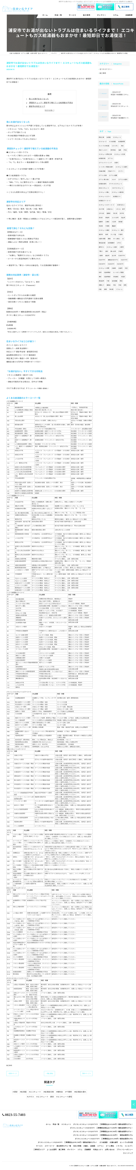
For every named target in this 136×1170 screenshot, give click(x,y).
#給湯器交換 (48, 1092)
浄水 (122, 146)
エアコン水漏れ (123, 179)
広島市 (120, 268)
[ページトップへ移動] (132, 1115)
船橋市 (101, 222)
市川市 (115, 213)
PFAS (125, 150)
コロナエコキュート (118, 188)
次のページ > (86, 1073)
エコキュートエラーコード (106, 205)
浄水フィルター (103, 150)
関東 (109, 238)
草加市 (107, 217)
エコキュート (117, 137)
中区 (126, 268)
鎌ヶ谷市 (113, 251)
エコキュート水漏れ (121, 167)
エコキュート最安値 (118, 192)
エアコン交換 (103, 175)
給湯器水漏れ (103, 184)
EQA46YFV (111, 264)
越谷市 (107, 255)
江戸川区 (101, 213)
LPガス (119, 243)
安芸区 (123, 276)
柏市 (106, 234)
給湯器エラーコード (104, 200)
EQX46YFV (120, 264)
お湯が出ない (121, 205)
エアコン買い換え (104, 179)
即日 (121, 281)
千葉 (108, 281)
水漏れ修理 (102, 238)
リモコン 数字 (120, 209)
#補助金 (59, 1092)
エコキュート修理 (104, 268)
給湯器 (109, 137)
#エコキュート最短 (64, 1097)
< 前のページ (12, 1073)
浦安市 (101, 234)
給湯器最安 (111, 243)
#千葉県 (68, 1092)
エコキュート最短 (104, 230)
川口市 (114, 222)
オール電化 (116, 238)
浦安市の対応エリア (37, 106)
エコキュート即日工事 (105, 154)
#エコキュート (35, 1092)
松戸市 (122, 213)
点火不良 (101, 209)
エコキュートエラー (104, 196)
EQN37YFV (121, 255)
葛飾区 (109, 213)
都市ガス (101, 247)
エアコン (110, 158)
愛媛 (105, 289)
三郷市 (122, 247)
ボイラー (121, 171)
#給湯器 (23, 1092)
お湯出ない (110, 209)
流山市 (123, 217)
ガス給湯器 (112, 141)
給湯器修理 (121, 141)
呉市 (100, 272)
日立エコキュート (104, 188)
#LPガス (30, 1097)
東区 (100, 276)
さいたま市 (115, 217)
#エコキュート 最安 (45, 1097)
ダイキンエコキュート (115, 184)
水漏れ (116, 162)
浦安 (106, 251)
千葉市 (120, 234)
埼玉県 (101, 226)
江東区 (107, 222)
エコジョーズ (102, 141)
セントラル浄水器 (104, 146)
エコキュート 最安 (118, 230)
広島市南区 (107, 276)
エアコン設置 (113, 175)
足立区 (101, 217)
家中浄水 (113, 150)
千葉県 (107, 226)
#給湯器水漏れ (80, 1092)
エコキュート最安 (112, 247)
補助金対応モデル (113, 260)
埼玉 (114, 285)
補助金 (109, 285)
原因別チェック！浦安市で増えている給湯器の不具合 (51, 103)
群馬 (125, 285)
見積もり (101, 285)
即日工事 (101, 137)
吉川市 (114, 255)
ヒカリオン (115, 146)
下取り (101, 251)
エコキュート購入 (104, 192)
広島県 (114, 268)
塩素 (119, 150)
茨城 (119, 285)
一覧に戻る (49, 1073)
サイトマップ (128, 1153)
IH (123, 238)
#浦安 (15, 1092)
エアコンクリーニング (105, 162)
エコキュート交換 (119, 154)
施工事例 (9, 1065)
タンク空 (113, 234)
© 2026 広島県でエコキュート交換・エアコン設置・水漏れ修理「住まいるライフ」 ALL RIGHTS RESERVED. (101, 1165)
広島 (100, 289)
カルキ (114, 179)
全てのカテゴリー (106, 69)
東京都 (120, 222)
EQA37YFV (102, 260)
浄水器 (111, 289)
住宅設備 (114, 281)
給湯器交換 (102, 158)
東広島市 (101, 281)
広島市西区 (107, 272)
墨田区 (114, 226)
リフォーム (119, 289)
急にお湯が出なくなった (39, 99)
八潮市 (101, 255)
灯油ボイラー (112, 171)
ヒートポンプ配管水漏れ (106, 167)
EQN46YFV (102, 264)
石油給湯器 (102, 171)
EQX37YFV (124, 260)
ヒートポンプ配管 (118, 272)
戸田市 (120, 251)
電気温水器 (102, 243)
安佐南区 (115, 276)
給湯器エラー (117, 196)
